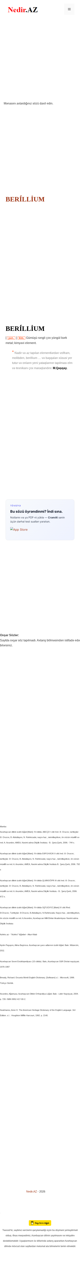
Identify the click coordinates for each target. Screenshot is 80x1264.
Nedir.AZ (32, 1191)
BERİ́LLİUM (25, 199)
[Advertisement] (40, 59)
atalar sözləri (6, 1212)
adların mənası (6, 1218)
